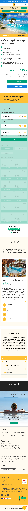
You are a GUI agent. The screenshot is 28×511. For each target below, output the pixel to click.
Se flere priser (16, 81)
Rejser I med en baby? (22, 135)
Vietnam (6, 437)
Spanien (16, 435)
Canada (6, 432)
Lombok (3, 434)
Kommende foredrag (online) (8, 468)
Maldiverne (13, 434)
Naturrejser (11, 445)
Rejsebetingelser (21, 458)
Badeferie (10, 444)
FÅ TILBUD (14, 423)
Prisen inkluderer (18, 86)
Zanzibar (11, 437)
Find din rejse (14, 11)
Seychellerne (4, 435)
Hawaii (18, 432)
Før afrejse (23, 456)
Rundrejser (4, 444)
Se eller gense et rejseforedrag (9, 469)
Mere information (16, 301)
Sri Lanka (10, 435)
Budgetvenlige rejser (17, 447)
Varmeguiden (21, 469)
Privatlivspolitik (12, 458)
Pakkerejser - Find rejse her (8, 461)
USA (2, 437)
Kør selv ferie (4, 450)
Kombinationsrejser (6, 447)
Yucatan (14, 388)
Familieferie (17, 444)
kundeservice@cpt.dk (6, 484)
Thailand (21, 435)
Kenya (7, 434)
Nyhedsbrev (4, 458)
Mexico (19, 434)
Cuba (10, 432)
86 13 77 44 (4, 483)
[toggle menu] (2, 7)
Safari (18, 448)
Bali (2, 432)
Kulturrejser (4, 445)
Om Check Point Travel (13, 456)
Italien (23, 432)
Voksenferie (18, 445)
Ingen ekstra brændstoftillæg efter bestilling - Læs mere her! (14, 1)
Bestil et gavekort (18, 459)
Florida (14, 432)
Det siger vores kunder (7, 459)
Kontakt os (4, 456)
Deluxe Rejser (4, 448)
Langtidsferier (12, 448)
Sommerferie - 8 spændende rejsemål (10, 471)
